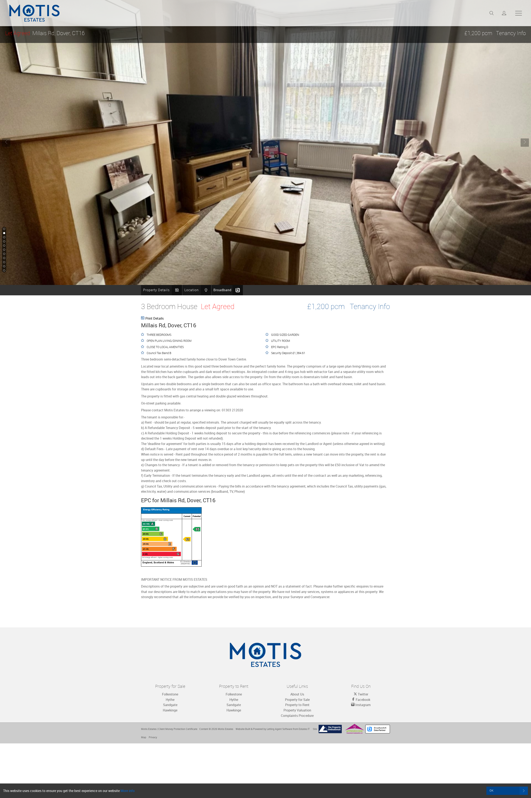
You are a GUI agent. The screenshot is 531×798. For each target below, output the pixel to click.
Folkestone (170, 694)
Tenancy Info (511, 33)
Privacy (153, 737)
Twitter (362, 694)
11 (3, 270)
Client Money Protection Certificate (177, 729)
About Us (297, 694)
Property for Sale (297, 699)
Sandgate (170, 705)
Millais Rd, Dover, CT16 (45, 33)
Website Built (243, 729)
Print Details (154, 318)
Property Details (156, 290)
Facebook (362, 699)
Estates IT (304, 729)
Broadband (222, 290)
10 (3, 266)
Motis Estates (225, 729)
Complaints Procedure (297, 715)
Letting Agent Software (279, 729)
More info (128, 790)
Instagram (362, 705)
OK (492, 790)
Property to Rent (297, 705)
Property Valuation (297, 710)
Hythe (170, 699)
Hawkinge (170, 710)
